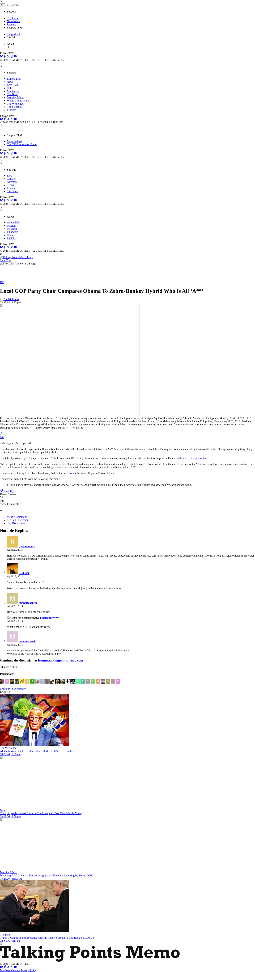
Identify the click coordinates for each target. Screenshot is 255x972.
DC (2, 282)
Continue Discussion (11, 688)
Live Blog (12, 84)
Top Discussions (16, 523)
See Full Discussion (18, 519)
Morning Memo (15, 97)
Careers (11, 235)
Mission (11, 225)
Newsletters (13, 21)
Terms (10, 184)
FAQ (9, 175)
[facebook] (4, 56)
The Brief (12, 94)
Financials (12, 231)
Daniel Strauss (11, 299)
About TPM (13, 222)
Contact (11, 178)
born (71, 473)
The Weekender (15, 103)
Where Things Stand (18, 100)
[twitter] (8, 967)
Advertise (12, 181)
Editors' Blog (14, 78)
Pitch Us (11, 238)
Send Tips (5, 260)
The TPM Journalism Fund (22, 144)
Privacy (11, 188)
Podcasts (11, 24)
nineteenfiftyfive (49, 617)
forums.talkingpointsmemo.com (60, 660)
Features (11, 109)
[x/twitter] (8, 56)
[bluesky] (1, 56)
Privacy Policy (28, 970)
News (10, 81)
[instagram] (11, 56)
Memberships (14, 141)
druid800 (24, 573)
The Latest (13, 18)
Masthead (12, 228)
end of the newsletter (194, 458)
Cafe (9, 88)
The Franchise (15, 106)
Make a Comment (17, 516)
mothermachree (28, 602)
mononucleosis (27, 641)
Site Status (12, 191)
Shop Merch (13, 34)
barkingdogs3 (27, 546)
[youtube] (15, 56)
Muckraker (13, 91)
